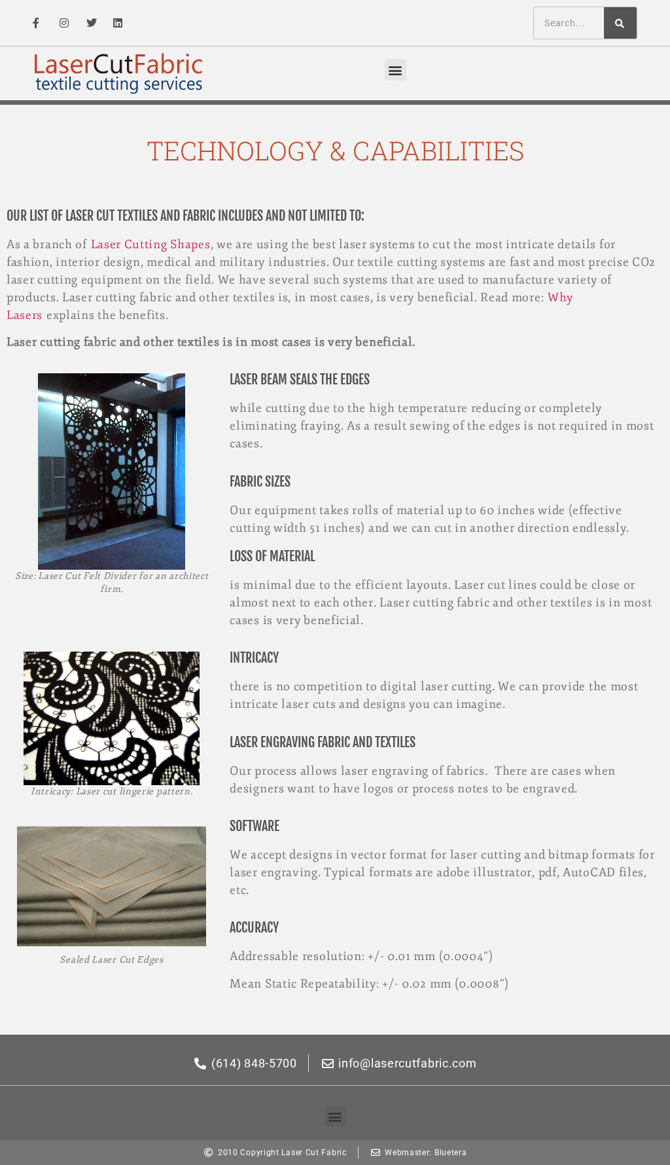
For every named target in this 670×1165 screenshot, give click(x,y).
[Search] (620, 23)
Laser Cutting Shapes (151, 244)
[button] (395, 70)
